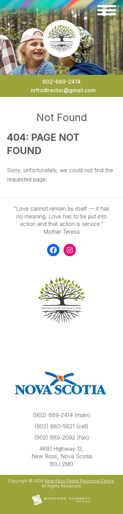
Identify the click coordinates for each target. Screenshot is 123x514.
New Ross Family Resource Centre (79, 480)
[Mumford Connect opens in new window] (61, 504)
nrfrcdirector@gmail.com (63, 90)
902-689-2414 (61, 81)
